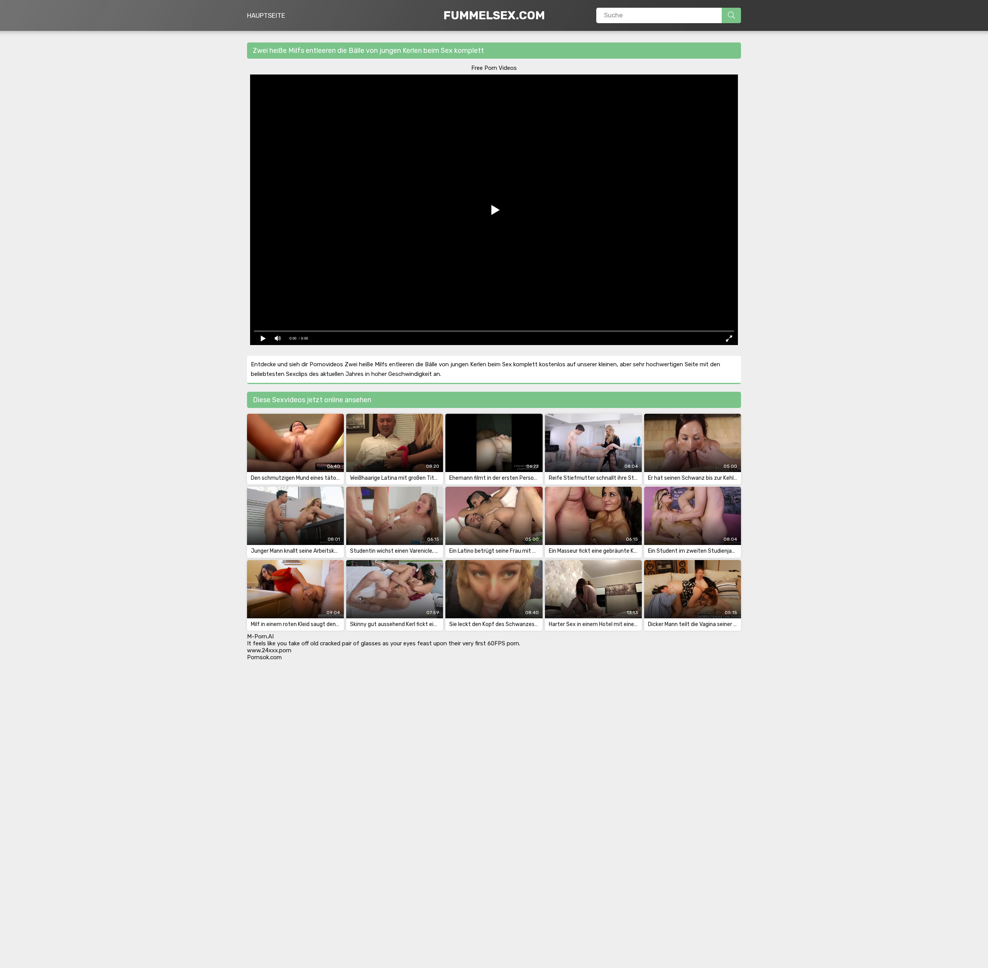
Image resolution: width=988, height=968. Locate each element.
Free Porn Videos (494, 67)
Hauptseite (266, 15)
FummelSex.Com (494, 15)
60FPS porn (503, 643)
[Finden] (731, 15)
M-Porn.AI (260, 636)
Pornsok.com (264, 657)
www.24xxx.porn (269, 650)
